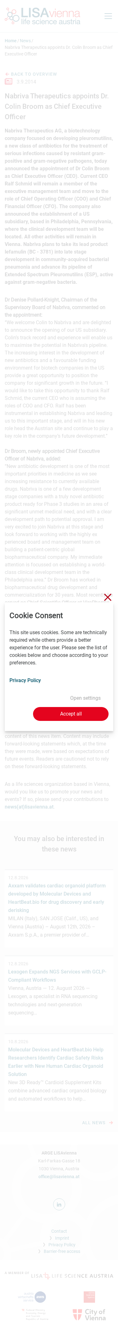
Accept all (71, 714)
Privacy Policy (25, 680)
